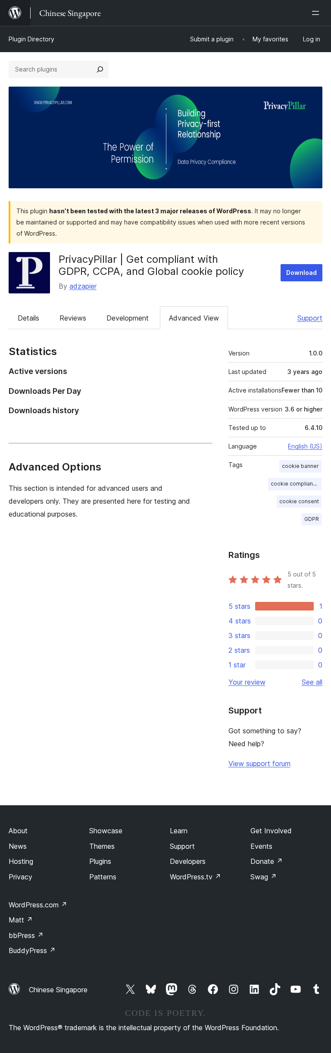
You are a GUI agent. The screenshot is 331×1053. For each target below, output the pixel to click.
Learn (178, 830)
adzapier (83, 286)
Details (28, 318)
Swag (263, 876)
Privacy (20, 876)
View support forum (259, 763)
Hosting (21, 861)
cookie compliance (295, 483)
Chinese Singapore (58, 989)
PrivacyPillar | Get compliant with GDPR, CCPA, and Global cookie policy (151, 265)
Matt (21, 920)
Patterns (102, 876)
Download (301, 272)
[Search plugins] (100, 69)
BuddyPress (32, 950)
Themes (102, 846)
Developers (188, 861)
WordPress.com (38, 904)
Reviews (72, 318)
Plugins (100, 861)
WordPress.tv (195, 876)
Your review (246, 682)
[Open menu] (317, 13)
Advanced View (194, 318)
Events (261, 846)
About (18, 830)
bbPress (26, 935)
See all (312, 682)
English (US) (305, 446)
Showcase (105, 830)
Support (309, 318)
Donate (266, 861)
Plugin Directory (31, 39)
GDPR (311, 519)
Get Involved (271, 830)
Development (127, 318)
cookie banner (300, 466)
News (18, 846)
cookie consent (299, 501)
